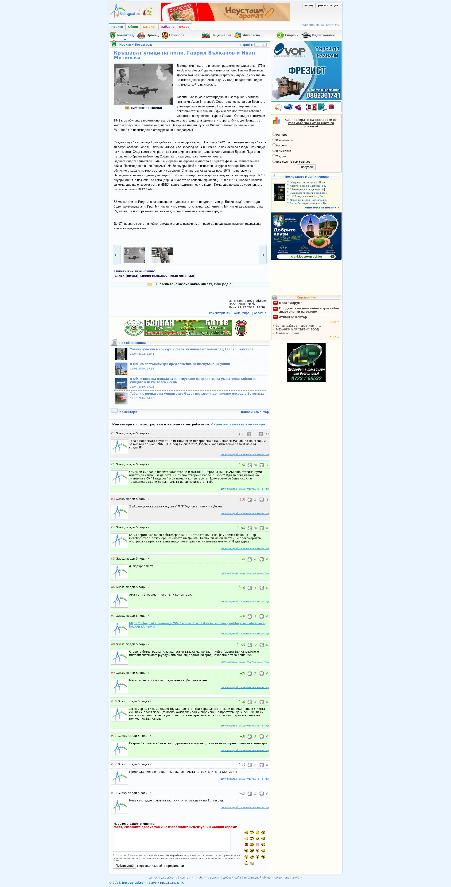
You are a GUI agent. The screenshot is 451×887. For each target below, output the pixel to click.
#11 (114, 736)
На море (282, 134)
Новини (117, 26)
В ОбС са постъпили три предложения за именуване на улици (180, 364)
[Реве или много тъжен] (263, 844)
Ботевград (143, 44)
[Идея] (257, 857)
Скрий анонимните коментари (238, 424)
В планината (285, 140)
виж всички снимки (146, 108)
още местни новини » (322, 207)
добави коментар (255, 412)
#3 (113, 499)
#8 (113, 644)
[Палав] (252, 850)
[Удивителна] (246, 857)
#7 (113, 615)
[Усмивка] (252, 832)
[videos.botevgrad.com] (252, 863)
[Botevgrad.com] (246, 863)
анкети (297, 877)
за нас (153, 877)
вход (309, 5)
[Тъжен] (257, 832)
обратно (260, 313)
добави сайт (232, 877)
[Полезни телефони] (333, 107)
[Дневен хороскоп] (299, 107)
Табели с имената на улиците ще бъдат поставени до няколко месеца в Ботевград (197, 393)
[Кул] (257, 838)
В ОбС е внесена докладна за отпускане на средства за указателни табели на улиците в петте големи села (193, 380)
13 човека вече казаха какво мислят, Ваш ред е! (192, 284)
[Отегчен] (257, 844)
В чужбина (283, 151)
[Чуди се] (257, 850)
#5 (113, 558)
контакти (333, 25)
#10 (114, 701)
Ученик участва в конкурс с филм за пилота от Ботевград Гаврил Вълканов (191, 349)
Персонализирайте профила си (160, 865)
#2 (113, 464)
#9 (113, 673)
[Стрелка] (263, 857)
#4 (113, 527)
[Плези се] (252, 844)
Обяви (133, 26)
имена (132, 275)
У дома (281, 156)
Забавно (167, 26)
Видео (184, 26)
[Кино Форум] (316, 107)
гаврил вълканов (153, 275)
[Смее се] (263, 838)
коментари (220, 313)
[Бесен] (246, 844)
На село (281, 145)
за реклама (169, 877)
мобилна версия (208, 877)
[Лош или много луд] (246, 850)
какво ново (281, 877)
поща (320, 25)
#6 (113, 587)
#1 (113, 433)
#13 (114, 793)
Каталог (149, 26)
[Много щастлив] (246, 832)
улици (119, 275)
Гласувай (306, 167)
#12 (114, 764)
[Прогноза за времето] (278, 107)
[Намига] (263, 850)
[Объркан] (252, 838)
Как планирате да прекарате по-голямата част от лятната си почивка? (311, 123)
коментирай (242, 313)
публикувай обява (257, 877)
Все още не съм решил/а (293, 161)
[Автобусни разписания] (289, 107)
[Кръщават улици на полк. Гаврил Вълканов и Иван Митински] (143, 104)
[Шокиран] (246, 838)
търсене (307, 25)
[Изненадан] (263, 832)
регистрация (328, 5)
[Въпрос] (252, 857)
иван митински (182, 275)
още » (334, 321)
